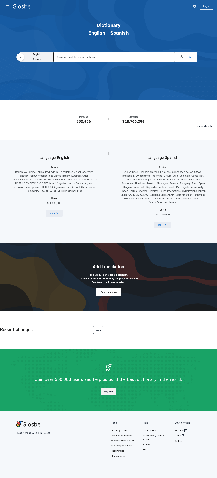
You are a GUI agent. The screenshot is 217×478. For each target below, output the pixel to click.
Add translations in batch (122, 441)
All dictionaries (118, 456)
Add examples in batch (121, 446)
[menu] (7, 6)
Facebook (179, 430)
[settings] (194, 6)
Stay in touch (182, 422)
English (63, 157)
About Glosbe (149, 430)
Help (145, 422)
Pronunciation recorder (121, 435)
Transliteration (117, 451)
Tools (114, 422)
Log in (206, 6)
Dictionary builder (119, 430)
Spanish (171, 157)
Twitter (178, 436)
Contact (178, 441)
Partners (146, 444)
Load (98, 330)
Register (108, 391)
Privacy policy (149, 435)
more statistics (205, 126)
